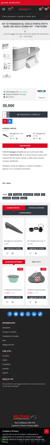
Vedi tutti (36, 262)
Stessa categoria (36, 208)
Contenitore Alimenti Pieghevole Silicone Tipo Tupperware (14, 290)
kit (10, 194)
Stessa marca (25, 213)
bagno (23, 198)
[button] (6, 43)
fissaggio (17, 194)
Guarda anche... (14, 208)
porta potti (28, 194)
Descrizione (25, 146)
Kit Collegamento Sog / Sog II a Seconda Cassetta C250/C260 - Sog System (40, 133)
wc (43, 194)
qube (37, 194)
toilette (15, 198)
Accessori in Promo (13, 262)
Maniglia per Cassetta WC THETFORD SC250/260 (17, 133)
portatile (6, 198)
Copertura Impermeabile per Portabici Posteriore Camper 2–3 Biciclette (37, 290)
